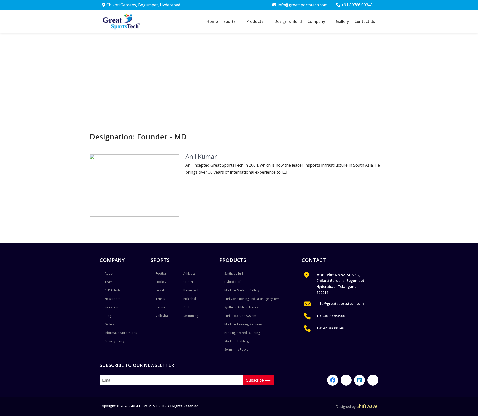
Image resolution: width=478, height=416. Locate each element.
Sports (229, 21)
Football (161, 273)
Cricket (188, 282)
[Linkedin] (359, 380)
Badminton (163, 307)
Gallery (342, 21)
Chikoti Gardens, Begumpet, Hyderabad (143, 5)
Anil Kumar (201, 156)
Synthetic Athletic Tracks (241, 307)
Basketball (190, 290)
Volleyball (162, 316)
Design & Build (288, 21)
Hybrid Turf (232, 282)
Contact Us (364, 21)
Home (212, 21)
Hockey (161, 282)
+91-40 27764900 (330, 315)
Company (316, 21)
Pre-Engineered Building (242, 333)
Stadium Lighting (236, 341)
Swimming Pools (236, 349)
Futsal (160, 290)
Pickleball (190, 299)
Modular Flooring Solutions (243, 324)
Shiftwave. (367, 406)
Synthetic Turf (233, 273)
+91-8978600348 (330, 328)
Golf (186, 307)
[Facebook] (332, 380)
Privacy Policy (114, 341)
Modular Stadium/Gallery (241, 290)
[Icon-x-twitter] (372, 380)
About (109, 273)
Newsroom (112, 299)
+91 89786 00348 (357, 5)
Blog (108, 316)
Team (109, 282)
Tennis (160, 299)
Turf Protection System (240, 316)
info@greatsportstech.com (302, 5)
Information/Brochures (121, 333)
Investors (111, 307)
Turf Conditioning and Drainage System (252, 299)
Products (254, 21)
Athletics (189, 273)
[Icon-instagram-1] (346, 380)
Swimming (190, 316)
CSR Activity (112, 290)
